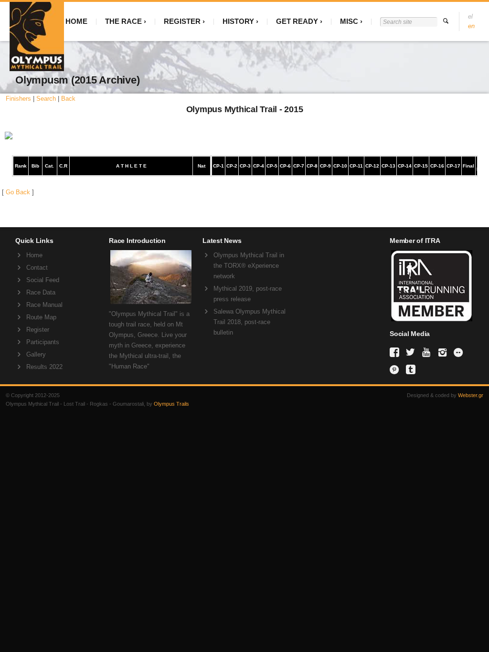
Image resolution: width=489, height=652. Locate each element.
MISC (349, 21)
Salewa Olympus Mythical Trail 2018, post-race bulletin (249, 322)
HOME (76, 21)
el (470, 16)
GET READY (297, 21)
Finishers (18, 98)
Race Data (40, 292)
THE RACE (123, 21)
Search (46, 98)
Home (34, 255)
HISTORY (238, 21)
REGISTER (182, 21)
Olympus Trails (171, 404)
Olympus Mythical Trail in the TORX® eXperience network (248, 266)
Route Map (41, 317)
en (471, 26)
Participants (42, 342)
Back (68, 98)
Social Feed (42, 280)
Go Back (18, 192)
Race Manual (44, 304)
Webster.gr (470, 395)
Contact (37, 267)
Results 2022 (44, 366)
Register (37, 329)
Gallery (36, 354)
